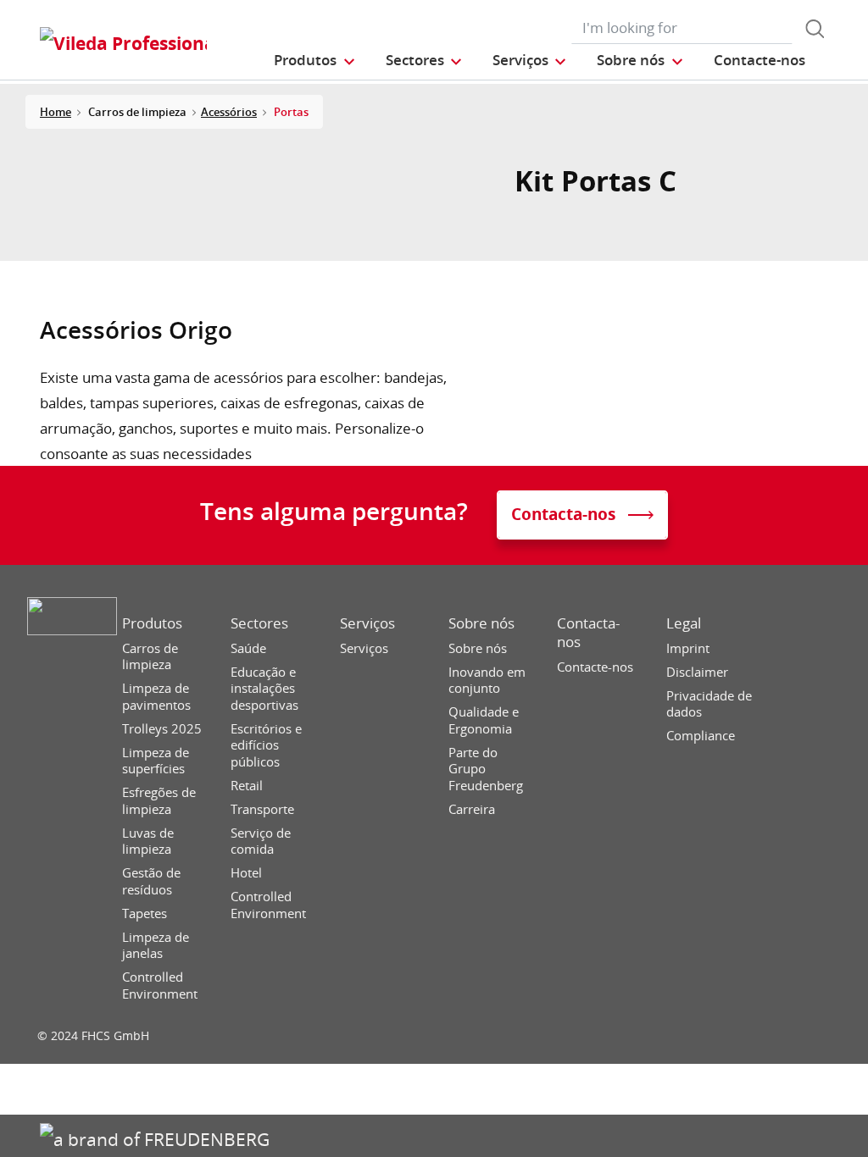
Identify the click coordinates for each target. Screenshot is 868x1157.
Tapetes (144, 913)
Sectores (259, 623)
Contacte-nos (595, 667)
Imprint (687, 648)
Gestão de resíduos (151, 881)
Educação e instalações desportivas (264, 688)
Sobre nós (481, 623)
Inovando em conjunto (487, 680)
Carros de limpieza (150, 656)
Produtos (152, 623)
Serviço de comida (261, 841)
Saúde (248, 648)
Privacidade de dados (709, 704)
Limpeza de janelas (155, 945)
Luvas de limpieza (148, 841)
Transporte (262, 809)
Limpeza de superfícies (155, 761)
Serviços (367, 623)
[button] (314, 60)
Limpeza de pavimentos (156, 696)
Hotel (246, 873)
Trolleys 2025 (162, 729)
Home (55, 111)
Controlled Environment (160, 985)
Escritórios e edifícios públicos (266, 745)
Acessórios (229, 111)
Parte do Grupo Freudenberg (485, 769)
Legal (683, 623)
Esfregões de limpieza (159, 800)
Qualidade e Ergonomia (483, 720)
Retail (247, 786)
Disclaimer (697, 672)
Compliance (700, 736)
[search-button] (815, 29)
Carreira (471, 809)
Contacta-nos (588, 632)
